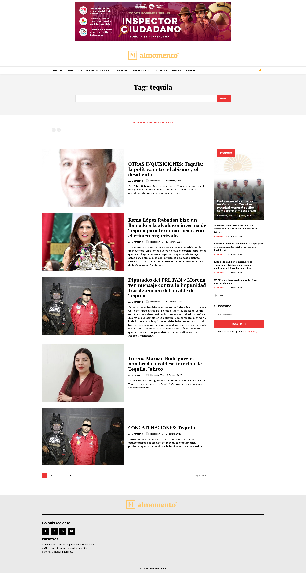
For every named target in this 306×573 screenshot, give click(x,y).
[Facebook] (45, 531)
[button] (239, 70)
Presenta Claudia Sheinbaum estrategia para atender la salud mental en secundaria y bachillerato (238, 246)
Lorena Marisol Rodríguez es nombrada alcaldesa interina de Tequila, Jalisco (165, 363)
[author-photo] (148, 180)
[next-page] (77, 475)
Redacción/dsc (157, 375)
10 (71, 475)
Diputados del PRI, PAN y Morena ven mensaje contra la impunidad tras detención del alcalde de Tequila (167, 288)
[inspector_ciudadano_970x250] (153, 21)
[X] (62, 531)
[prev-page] (54, 130)
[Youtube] (71, 531)
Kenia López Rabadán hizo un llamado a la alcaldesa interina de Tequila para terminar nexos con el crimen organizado (167, 228)
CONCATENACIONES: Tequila (161, 427)
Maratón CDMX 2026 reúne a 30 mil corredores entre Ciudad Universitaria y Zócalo (235, 228)
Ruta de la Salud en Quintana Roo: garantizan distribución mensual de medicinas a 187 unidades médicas (233, 264)
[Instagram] (54, 531)
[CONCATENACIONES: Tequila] (83, 436)
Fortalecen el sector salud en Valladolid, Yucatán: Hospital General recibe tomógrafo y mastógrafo (238, 206)
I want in (237, 324)
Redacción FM (156, 180)
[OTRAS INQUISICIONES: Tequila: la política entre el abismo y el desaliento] (83, 178)
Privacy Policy (250, 331)
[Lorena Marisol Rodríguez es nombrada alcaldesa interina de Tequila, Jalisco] (83, 372)
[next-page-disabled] (59, 130)
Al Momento (135, 181)
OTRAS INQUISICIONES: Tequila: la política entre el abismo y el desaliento (165, 169)
